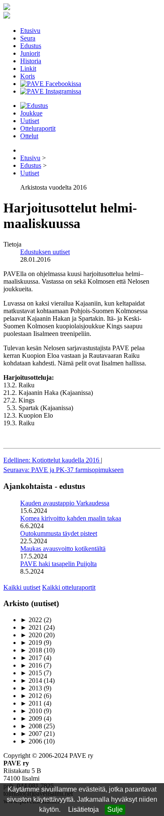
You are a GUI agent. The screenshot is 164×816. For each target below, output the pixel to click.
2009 (31, 718)
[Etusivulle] (6, 7)
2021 (31, 627)
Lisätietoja (83, 809)
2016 (31, 665)
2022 (31, 619)
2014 (31, 680)
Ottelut (29, 136)
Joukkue (31, 113)
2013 (31, 688)
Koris (27, 76)
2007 (31, 733)
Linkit (28, 68)
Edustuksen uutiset (45, 251)
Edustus (30, 45)
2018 (31, 650)
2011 (31, 703)
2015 (31, 672)
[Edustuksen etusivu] (34, 105)
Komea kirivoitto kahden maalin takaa (70, 518)
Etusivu (30, 30)
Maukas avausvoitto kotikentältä (63, 548)
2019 (31, 642)
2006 (31, 741)
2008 (31, 726)
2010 (31, 710)
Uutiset (29, 120)
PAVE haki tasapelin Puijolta (58, 563)
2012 (31, 695)
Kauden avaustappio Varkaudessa (64, 503)
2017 (31, 657)
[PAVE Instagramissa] (50, 91)
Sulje (115, 809)
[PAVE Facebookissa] (50, 83)
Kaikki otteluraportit (68, 587)
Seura (27, 38)
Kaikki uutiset (21, 587)
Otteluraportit (38, 128)
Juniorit (30, 53)
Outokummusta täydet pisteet (58, 533)
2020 (31, 635)
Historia (30, 60)
